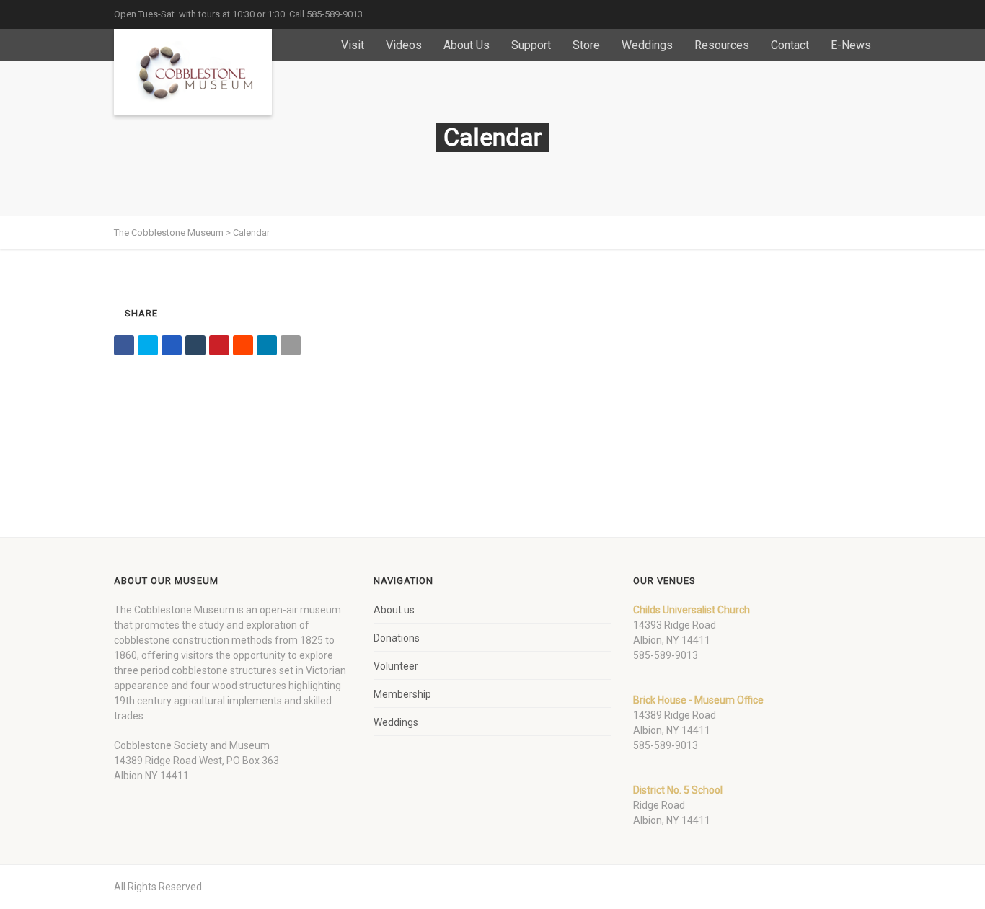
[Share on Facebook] (124, 345)
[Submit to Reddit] (243, 345)
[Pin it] (219, 345)
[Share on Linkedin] (267, 345)
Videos (404, 45)
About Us (466, 45)
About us (394, 610)
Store (586, 45)
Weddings (647, 45)
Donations (397, 638)
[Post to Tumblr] (195, 345)
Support (531, 45)
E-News (851, 45)
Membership (402, 694)
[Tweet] (148, 345)
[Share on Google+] (172, 345)
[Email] (291, 345)
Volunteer (396, 666)
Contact (790, 45)
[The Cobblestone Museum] (193, 72)
